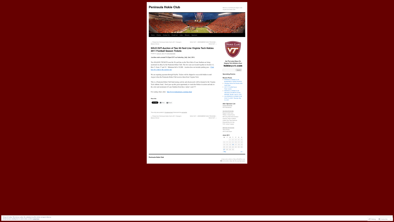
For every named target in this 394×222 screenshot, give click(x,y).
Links (181, 35)
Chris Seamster (171, 53)
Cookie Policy (36, 219)
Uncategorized (169, 112)
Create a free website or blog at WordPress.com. (233, 159)
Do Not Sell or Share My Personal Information (233, 161)
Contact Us (166, 35)
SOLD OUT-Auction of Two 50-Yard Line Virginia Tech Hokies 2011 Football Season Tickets (182, 49)
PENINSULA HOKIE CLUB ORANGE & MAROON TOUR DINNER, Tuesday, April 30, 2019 (232, 92)
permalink (184, 112)
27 (224, 149)
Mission (187, 35)
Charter (159, 35)
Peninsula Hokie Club (164, 7)
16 (233, 144)
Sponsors (194, 35)
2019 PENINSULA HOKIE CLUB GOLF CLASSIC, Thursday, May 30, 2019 (233, 98)
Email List (175, 35)
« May (224, 151)
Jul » (242, 151)
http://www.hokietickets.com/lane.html (179, 92)
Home (153, 35)
